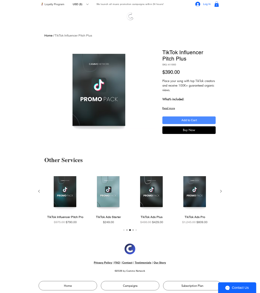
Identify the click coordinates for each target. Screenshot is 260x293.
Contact (127, 262)
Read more (168, 108)
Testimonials (143, 262)
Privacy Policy (103, 262)
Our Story (160, 262)
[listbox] (80, 4)
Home (48, 35)
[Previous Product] (39, 191)
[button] (80, 4)
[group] (130, 197)
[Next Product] (221, 191)
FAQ (117, 262)
